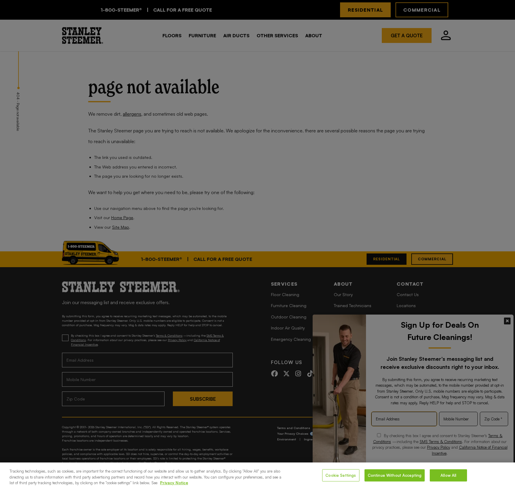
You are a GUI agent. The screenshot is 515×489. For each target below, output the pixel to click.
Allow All (448, 475)
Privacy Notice (174, 482)
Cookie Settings (340, 475)
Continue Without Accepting (394, 475)
